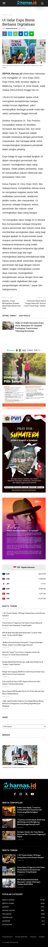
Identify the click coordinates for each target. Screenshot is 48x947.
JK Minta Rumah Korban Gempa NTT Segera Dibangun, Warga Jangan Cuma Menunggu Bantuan (22, 644)
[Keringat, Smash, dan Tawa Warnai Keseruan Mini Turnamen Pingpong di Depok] (8, 835)
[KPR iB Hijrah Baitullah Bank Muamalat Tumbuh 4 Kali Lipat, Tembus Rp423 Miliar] (8, 883)
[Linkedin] (20, 33)
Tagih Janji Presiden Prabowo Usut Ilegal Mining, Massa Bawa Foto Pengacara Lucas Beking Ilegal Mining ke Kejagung (23, 703)
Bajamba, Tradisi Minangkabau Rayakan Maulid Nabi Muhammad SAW (11, 304)
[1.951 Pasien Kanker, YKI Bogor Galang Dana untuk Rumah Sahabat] (8, 858)
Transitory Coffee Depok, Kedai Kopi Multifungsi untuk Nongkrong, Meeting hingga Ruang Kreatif (31, 822)
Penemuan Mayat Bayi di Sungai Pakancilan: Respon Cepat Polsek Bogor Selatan (35, 303)
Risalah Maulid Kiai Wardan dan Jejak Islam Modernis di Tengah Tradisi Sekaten (22, 663)
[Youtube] (32, 794)
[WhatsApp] (15, 33)
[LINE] (31, 33)
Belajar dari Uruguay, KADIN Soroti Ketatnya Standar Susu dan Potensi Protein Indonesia (23, 673)
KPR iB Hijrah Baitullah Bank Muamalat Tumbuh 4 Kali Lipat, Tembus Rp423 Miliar (21, 634)
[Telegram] (26, 33)
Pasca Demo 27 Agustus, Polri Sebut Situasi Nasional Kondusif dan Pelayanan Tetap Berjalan (22, 624)
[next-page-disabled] (7, 336)
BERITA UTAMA (7, 15)
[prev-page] (3, 336)
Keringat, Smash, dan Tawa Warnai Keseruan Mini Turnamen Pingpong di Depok (31, 834)
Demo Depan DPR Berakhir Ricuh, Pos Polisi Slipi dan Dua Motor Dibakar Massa (23, 692)
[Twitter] (10, 33)
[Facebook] (4, 33)
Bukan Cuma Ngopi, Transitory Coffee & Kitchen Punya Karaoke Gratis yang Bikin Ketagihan (29, 810)
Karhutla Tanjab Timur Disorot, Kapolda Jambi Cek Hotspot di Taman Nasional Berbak (21, 653)
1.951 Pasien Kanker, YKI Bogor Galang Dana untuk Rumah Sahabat (23, 614)
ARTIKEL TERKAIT (9, 316)
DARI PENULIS (24, 316)
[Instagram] (20, 794)
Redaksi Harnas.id (11, 28)
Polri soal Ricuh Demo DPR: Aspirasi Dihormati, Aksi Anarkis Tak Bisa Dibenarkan (21, 683)
